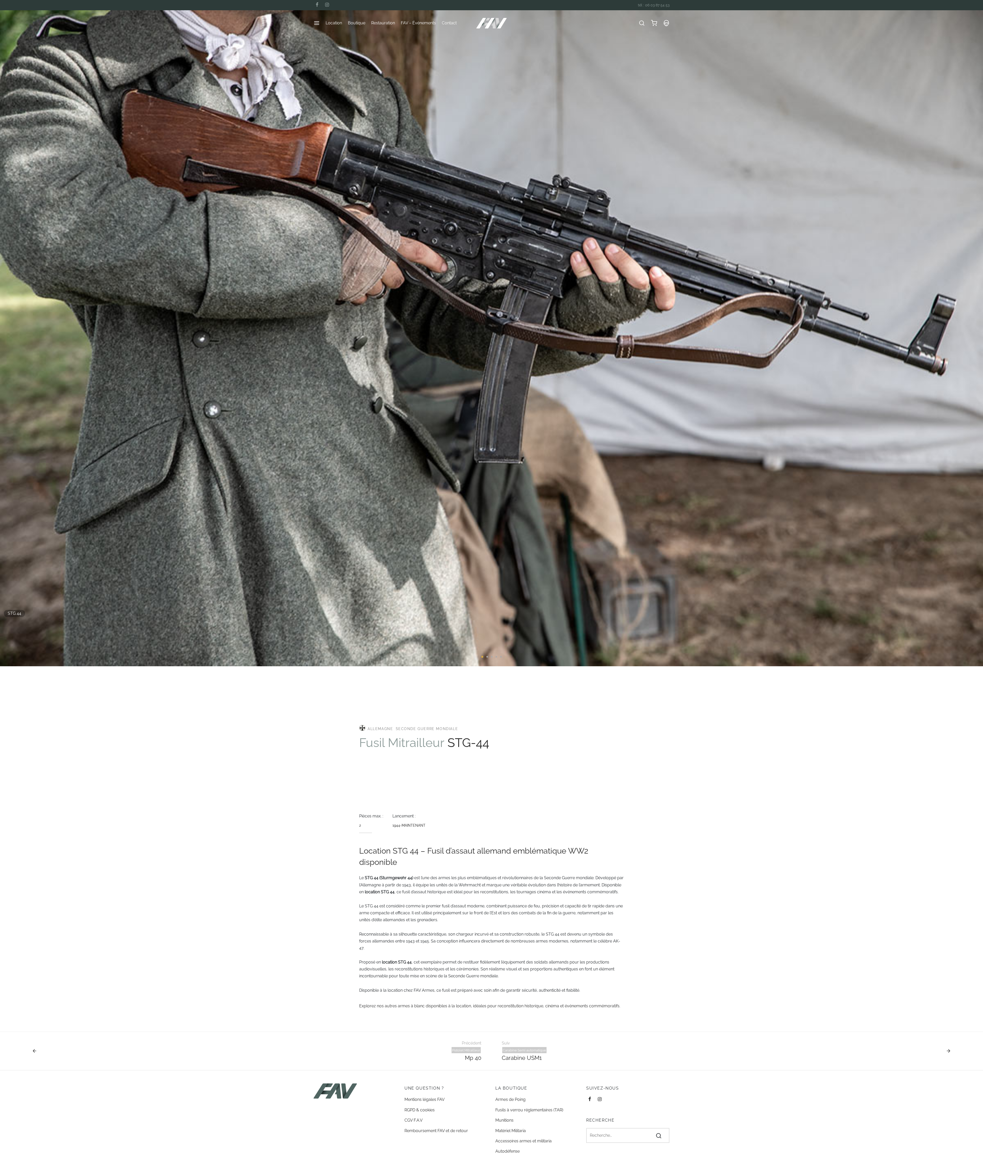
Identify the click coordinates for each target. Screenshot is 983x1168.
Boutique (356, 23)
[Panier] (654, 23)
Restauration (383, 23)
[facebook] (317, 5)
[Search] (658, 1135)
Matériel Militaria (510, 1130)
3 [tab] (492, 657)
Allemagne (379, 729)
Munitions (504, 1120)
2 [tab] (487, 657)
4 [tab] (496, 657)
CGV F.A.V (413, 1120)
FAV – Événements (418, 23)
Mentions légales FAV (424, 1099)
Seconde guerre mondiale (427, 729)
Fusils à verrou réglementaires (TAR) (529, 1110)
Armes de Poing (510, 1099)
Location (334, 23)
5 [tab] (501, 657)
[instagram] (327, 5)
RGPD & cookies (419, 1110)
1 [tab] (482, 657)
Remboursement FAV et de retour (436, 1130)
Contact (449, 23)
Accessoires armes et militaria (523, 1141)
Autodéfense (507, 1151)
